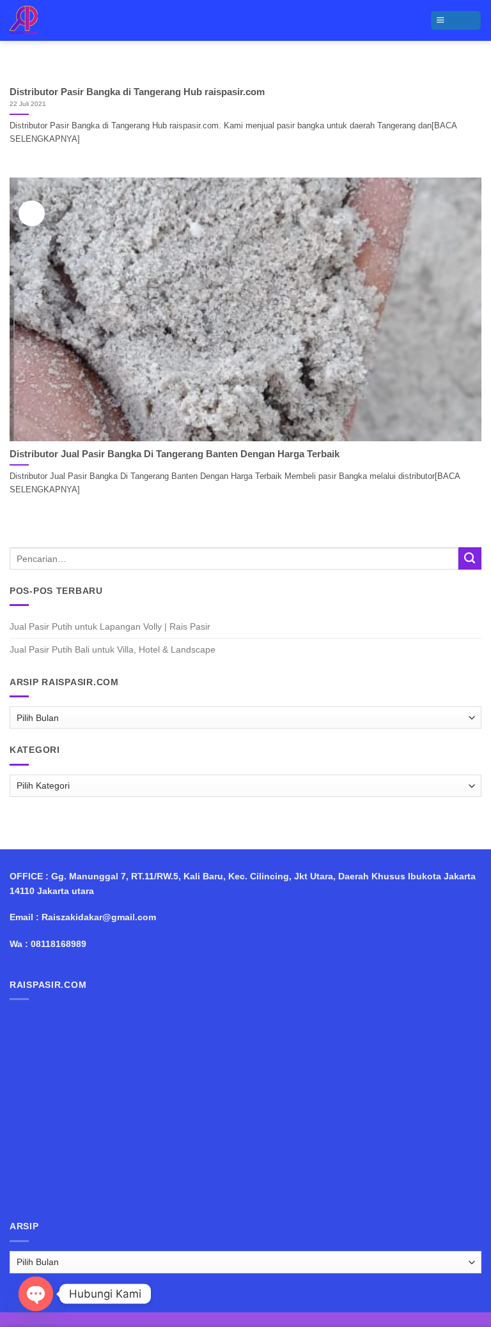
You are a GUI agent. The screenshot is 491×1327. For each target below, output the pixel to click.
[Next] (455, 71)
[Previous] (35, 71)
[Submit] (469, 558)
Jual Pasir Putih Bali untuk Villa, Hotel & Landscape (112, 649)
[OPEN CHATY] (36, 1294)
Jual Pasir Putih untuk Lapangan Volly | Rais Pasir (110, 626)
